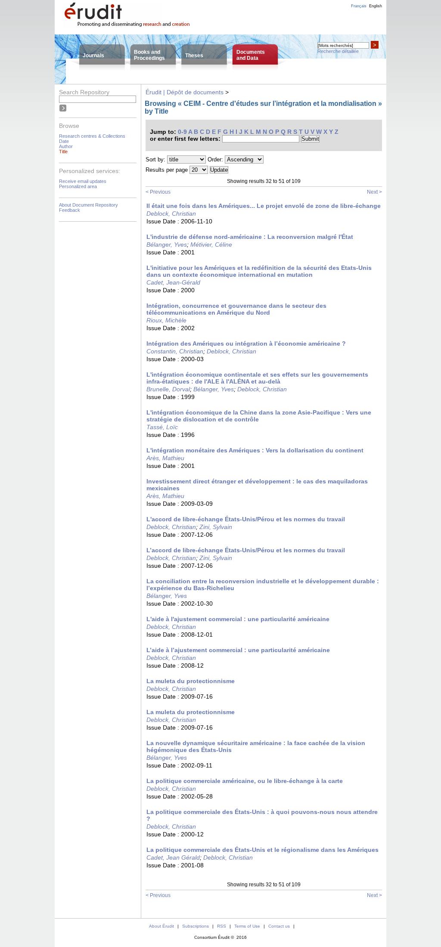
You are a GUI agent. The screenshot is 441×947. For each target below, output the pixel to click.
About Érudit (161, 926)
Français (358, 6)
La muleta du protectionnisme (190, 681)
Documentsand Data (250, 55)
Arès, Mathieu (165, 458)
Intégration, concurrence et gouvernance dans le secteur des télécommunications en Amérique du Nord (236, 309)
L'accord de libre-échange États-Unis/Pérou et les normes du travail (245, 519)
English (375, 6)
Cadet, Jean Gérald (173, 857)
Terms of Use (247, 926)
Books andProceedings (149, 55)
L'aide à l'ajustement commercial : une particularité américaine (237, 619)
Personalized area (78, 186)
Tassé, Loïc (162, 427)
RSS (221, 926)
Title (63, 151)
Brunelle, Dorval (168, 389)
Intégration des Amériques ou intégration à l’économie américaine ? (246, 343)
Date (64, 141)
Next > (374, 192)
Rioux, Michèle (166, 320)
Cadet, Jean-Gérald (173, 282)
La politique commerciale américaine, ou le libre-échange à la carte (244, 780)
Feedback (69, 210)
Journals (93, 56)
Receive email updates (82, 181)
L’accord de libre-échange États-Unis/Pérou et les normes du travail (245, 550)
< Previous (158, 192)
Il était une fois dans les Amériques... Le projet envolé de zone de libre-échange (263, 205)
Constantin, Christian (174, 351)
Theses (194, 56)
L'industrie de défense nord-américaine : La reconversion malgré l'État (249, 236)
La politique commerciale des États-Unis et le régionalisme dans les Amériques (262, 849)
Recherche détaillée (338, 51)
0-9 (182, 131)
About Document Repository (88, 204)
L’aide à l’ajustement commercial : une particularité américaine (238, 650)
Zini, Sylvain (215, 526)
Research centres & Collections (92, 136)
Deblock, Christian (171, 213)
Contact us (279, 926)
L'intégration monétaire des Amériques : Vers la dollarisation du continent (254, 450)
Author (66, 146)
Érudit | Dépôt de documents (185, 92)
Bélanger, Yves (166, 244)
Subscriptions (195, 926)
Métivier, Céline (211, 244)
